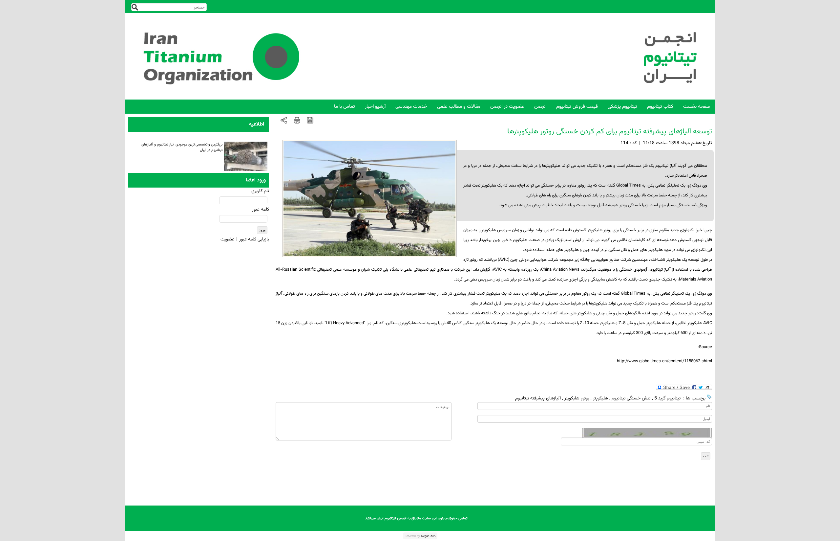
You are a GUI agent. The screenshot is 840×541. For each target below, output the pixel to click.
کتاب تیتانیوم (660, 106)
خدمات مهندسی (411, 106)
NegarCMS (428, 536)
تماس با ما (344, 106)
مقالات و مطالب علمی (458, 106)
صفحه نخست (696, 106)
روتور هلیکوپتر (576, 398)
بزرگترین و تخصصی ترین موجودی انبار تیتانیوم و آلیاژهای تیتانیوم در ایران (181, 144)
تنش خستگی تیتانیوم (631, 398)
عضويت (227, 239)
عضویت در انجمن (507, 106)
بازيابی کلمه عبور (254, 239)
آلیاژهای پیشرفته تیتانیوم (538, 398)
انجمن (540, 106)
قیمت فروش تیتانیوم (577, 106)
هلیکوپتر (600, 398)
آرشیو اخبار (375, 106)
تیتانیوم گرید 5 (667, 398)
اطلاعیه (256, 124)
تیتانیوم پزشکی (622, 106)
